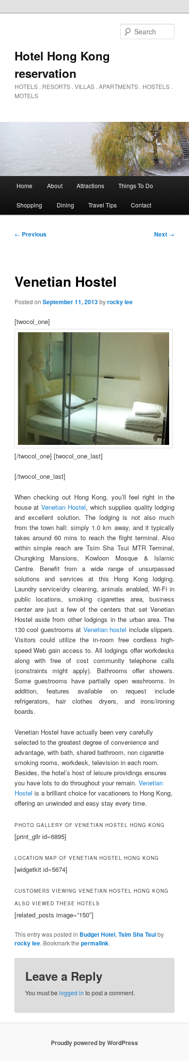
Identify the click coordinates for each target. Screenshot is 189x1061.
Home (24, 185)
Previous (31, 234)
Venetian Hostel (63, 507)
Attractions (90, 185)
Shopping (29, 205)
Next (164, 234)
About (55, 185)
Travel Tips (102, 205)
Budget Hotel (97, 934)
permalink (95, 943)
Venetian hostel (105, 629)
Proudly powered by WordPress (94, 1042)
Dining (65, 205)
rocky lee (120, 301)
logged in (71, 992)
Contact (141, 205)
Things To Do (135, 185)
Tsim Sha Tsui (137, 934)
